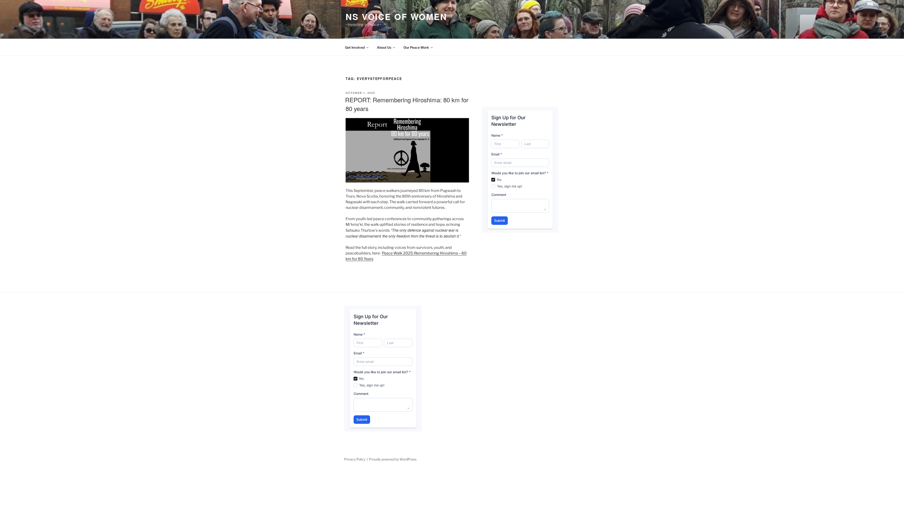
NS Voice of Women (396, 16)
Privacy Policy (354, 459)
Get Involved (355, 47)
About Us (384, 47)
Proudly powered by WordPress (392, 459)
